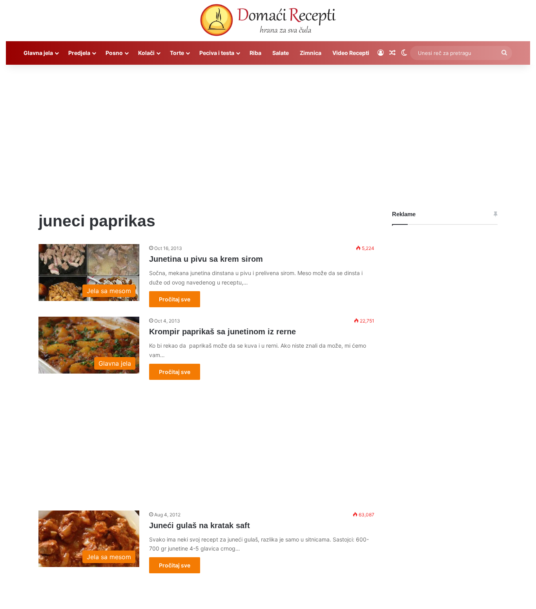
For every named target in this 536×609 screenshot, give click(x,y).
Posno (114, 52)
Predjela (79, 52)
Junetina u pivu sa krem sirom (206, 259)
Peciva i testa (216, 52)
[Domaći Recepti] (268, 21)
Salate (280, 52)
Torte (177, 52)
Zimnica (310, 52)
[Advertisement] (268, 131)
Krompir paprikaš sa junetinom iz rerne (222, 331)
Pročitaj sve (174, 299)
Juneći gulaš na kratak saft (199, 525)
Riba (255, 52)
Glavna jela (38, 52)
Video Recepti (350, 52)
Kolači (146, 52)
